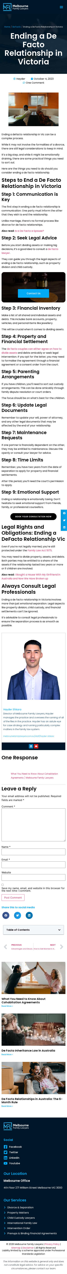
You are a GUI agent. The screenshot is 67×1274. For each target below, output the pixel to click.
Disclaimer (28, 1247)
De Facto (16, 26)
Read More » (7, 1006)
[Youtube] (36, 746)
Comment (8, 806)
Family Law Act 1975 (40, 550)
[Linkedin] (31, 746)
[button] (61, 7)
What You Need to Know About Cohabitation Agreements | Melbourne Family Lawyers (34, 775)
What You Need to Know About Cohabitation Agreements (23, 1000)
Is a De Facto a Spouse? (29, 231)
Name (6, 847)
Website (6, 872)
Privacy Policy (52, 1244)
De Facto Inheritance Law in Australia (28, 1050)
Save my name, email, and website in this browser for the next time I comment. (33, 889)
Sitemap (16, 1247)
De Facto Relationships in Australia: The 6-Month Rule (32, 1100)
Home (7, 26)
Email (6, 859)
